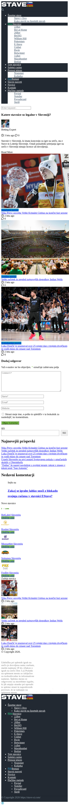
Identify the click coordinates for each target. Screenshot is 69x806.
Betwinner (19, 53)
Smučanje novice (10, 210)
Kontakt (12, 87)
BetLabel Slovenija (11, 514)
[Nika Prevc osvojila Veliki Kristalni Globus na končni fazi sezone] (34, 181)
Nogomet (19, 73)
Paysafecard (20, 99)
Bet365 (18, 35)
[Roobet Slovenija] (5, 526)
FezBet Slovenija (10, 572)
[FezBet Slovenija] (5, 569)
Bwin (17, 50)
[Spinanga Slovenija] (5, 555)
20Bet (17, 32)
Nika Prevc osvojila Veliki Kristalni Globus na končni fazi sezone (34, 213)
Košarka (18, 76)
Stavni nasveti (15, 82)
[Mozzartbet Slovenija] (5, 541)
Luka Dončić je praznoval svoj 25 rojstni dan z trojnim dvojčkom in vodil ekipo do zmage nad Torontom (34, 347)
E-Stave (18, 44)
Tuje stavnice (14, 64)
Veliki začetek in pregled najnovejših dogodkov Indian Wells (32, 279)
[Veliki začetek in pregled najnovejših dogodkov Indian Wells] (34, 247)
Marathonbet (20, 58)
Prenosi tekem (15, 70)
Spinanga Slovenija (11, 558)
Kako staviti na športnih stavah (29, 21)
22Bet (17, 27)
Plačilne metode (16, 90)
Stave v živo (20, 18)
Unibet (17, 47)
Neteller (18, 96)
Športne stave (14, 15)
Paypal (17, 93)
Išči (3, 428)
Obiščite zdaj (7, 517)
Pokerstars (19, 41)
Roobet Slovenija (10, 529)
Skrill (17, 102)
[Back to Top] (2, 803)
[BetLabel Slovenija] (5, 512)
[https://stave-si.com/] (17, 6)
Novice (11, 84)
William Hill (20, 38)
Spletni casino (15, 67)
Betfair (17, 61)
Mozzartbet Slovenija (12, 543)
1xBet (17, 55)
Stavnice (17, 24)
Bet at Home (20, 29)
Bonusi (15, 79)
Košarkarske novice (11, 343)
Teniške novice (9, 276)
